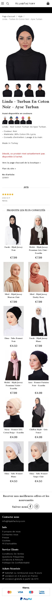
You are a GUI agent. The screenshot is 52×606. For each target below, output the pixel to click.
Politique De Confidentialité (15, 563)
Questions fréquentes (13, 557)
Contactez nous (10, 534)
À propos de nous (11, 531)
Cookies (6, 540)
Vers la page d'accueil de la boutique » (21, 162)
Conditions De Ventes (13, 554)
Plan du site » (9, 168)
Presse (5, 537)
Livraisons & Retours (12, 559)
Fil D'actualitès (9, 543)
